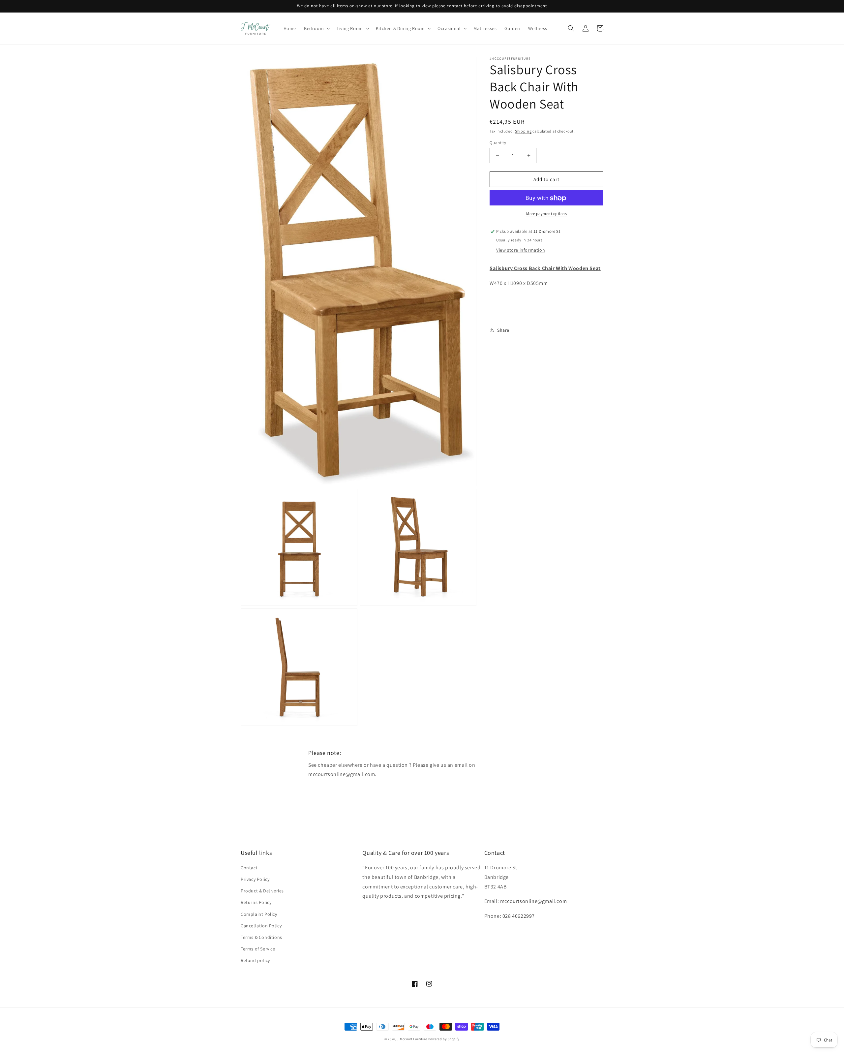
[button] (316, 28)
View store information (520, 250)
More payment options (546, 213)
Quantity (498, 142)
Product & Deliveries (262, 891)
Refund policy (255, 960)
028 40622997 (518, 916)
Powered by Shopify (444, 1039)
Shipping (523, 131)
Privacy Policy (255, 879)
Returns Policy (256, 902)
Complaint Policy (259, 914)
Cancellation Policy (261, 926)
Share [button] (503, 330)
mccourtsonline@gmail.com (533, 901)
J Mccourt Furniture (412, 1039)
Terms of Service (258, 949)
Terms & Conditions (261, 937)
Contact (249, 868)
